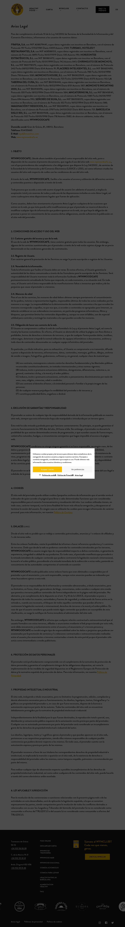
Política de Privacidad (65, 475)
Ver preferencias (77, 469)
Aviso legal (79, 475)
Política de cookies (49, 475)
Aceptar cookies (47, 469)
